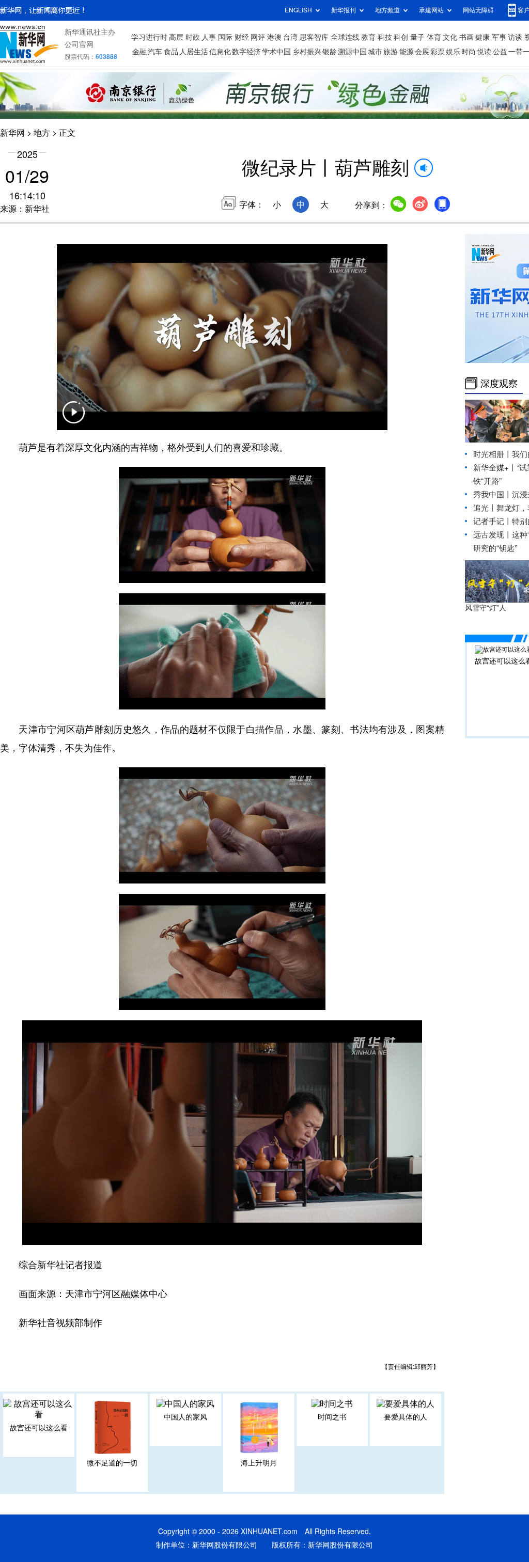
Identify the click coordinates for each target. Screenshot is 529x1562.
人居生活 (193, 51)
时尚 (468, 51)
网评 (258, 37)
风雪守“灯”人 (485, 607)
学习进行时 (149, 37)
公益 (500, 51)
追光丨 (484, 508)
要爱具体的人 (405, 1417)
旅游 (390, 51)
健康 (482, 37)
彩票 (437, 51)
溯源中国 (352, 51)
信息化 (220, 51)
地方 (42, 133)
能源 (406, 51)
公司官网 (79, 44)
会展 (422, 51)
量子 (417, 37)
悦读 (484, 51)
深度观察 (499, 383)
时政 (192, 37)
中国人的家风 (185, 1417)
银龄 (329, 51)
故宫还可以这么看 (39, 1427)
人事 (208, 37)
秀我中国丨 (492, 494)
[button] (73, 419)
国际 (225, 37)
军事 (499, 37)
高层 (176, 37)
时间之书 (332, 1417)
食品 (171, 51)
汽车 (155, 51)
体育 (434, 37)
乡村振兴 (306, 51)
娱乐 (453, 51)
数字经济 (246, 51)
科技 (385, 37)
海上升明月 (259, 1462)
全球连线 (345, 37)
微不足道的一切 (112, 1462)
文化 (450, 37)
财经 (242, 37)
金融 (139, 51)
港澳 (274, 37)
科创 (401, 37)
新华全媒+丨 (495, 467)
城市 (375, 51)
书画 (466, 37)
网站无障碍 (478, 10)
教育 (368, 37)
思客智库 (314, 37)
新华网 (12, 133)
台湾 (290, 37)
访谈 (515, 37)
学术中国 (276, 51)
